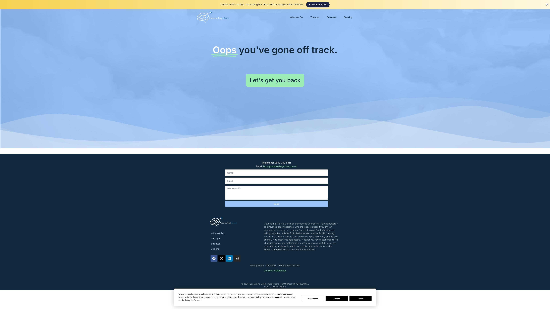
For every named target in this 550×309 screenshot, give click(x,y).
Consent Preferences (275, 270)
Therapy (314, 17)
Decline (337, 299)
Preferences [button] (196, 300)
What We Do (296, 17)
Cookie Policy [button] (256, 297)
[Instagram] (237, 258)
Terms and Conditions (289, 265)
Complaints (270, 265)
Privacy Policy (257, 265)
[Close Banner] (547, 4)
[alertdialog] (275, 4)
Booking (348, 17)
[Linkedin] (229, 258)
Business (331, 17)
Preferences (313, 299)
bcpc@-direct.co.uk (280, 166)
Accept (361, 299)
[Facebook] (214, 258)
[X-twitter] (221, 258)
